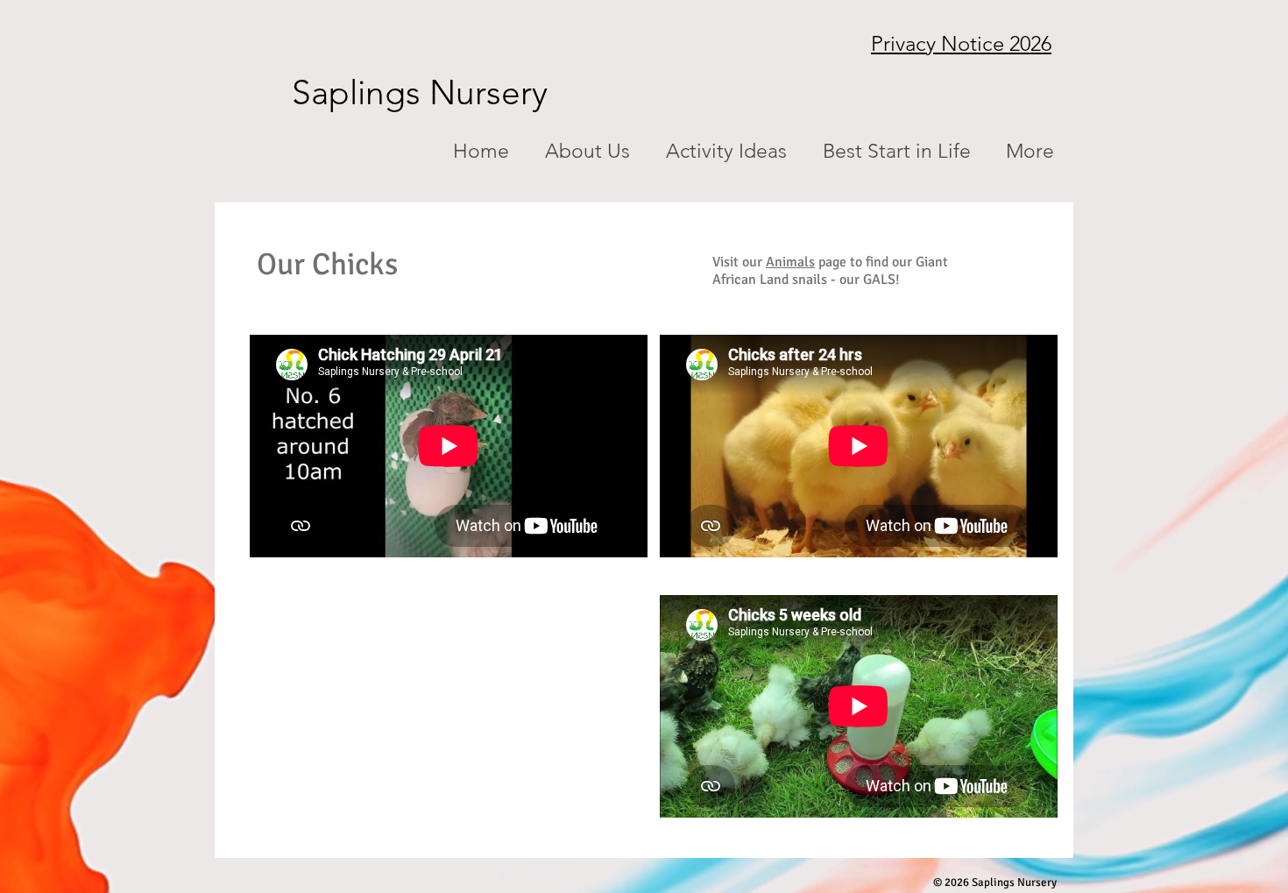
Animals (790, 262)
